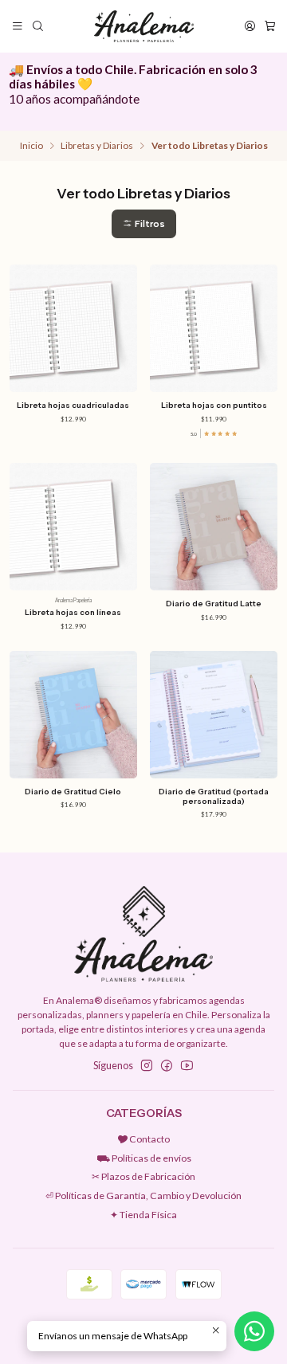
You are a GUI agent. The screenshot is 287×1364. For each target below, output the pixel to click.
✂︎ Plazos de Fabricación (143, 1176)
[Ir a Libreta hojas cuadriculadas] (73, 328)
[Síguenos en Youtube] (187, 1066)
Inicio (31, 146)
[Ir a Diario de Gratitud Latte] (213, 526)
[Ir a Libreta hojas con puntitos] (213, 328)
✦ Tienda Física (143, 1215)
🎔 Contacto (143, 1139)
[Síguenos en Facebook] (166, 1066)
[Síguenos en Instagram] (147, 1066)
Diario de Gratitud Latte (213, 603)
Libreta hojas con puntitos (214, 405)
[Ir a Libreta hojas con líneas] (73, 526)
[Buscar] (37, 26)
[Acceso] (249, 26)
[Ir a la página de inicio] (143, 26)
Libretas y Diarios (97, 146)
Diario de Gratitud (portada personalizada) (214, 796)
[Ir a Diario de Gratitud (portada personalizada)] (213, 714)
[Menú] (18, 26)
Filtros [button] (148, 223)
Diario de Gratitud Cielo (73, 791)
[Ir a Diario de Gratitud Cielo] (73, 714)
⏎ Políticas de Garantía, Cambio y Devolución (143, 1195)
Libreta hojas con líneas (73, 612)
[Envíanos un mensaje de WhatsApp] (254, 1331)
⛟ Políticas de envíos (143, 1158)
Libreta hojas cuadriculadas (73, 405)
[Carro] (269, 26)
